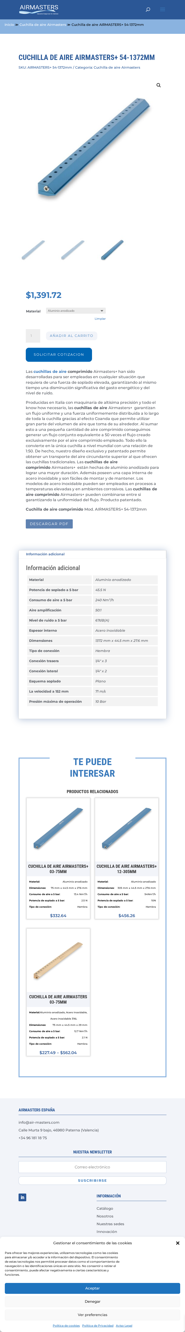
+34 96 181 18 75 (33, 1138)
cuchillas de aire (49, 371)
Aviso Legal (124, 1325)
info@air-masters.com (39, 1122)
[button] (177, 1243)
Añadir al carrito (71, 335)
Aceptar (92, 1288)
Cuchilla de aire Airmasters (43, 24)
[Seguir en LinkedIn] (22, 1197)
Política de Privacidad (97, 1325)
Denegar (92, 1301)
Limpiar (100, 318)
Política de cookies (66, 1325)
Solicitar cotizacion (59, 354)
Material (33, 311)
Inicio (9, 24)
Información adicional (45, 554)
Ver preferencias (92, 1314)
